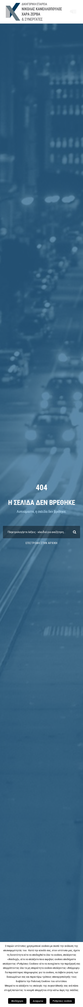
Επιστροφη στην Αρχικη (42, 543)
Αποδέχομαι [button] (17, 1000)
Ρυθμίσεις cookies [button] (62, 1000)
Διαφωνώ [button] (38, 1000)
